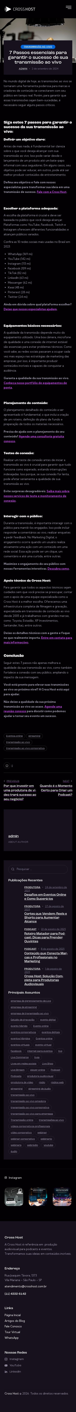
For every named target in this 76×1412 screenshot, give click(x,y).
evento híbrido (19, 1026)
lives (36, 1057)
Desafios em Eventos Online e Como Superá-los (45, 896)
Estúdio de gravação (22, 1020)
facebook (16, 1051)
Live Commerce (20, 1057)
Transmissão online (22, 1120)
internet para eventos (40, 1051)
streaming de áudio (39, 1089)
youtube (48, 1145)
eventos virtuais (20, 1045)
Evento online (41, 1026)
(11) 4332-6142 (15, 1294)
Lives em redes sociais (23, 1064)
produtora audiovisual (40, 1076)
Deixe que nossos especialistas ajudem (30, 309)
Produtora (32, 887)
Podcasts (16, 1076)
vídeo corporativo (21, 1133)
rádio (42, 1082)
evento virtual (43, 1045)
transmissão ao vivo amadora (28, 1101)
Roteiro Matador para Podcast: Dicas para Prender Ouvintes (44, 937)
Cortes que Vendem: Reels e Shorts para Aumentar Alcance (45, 917)
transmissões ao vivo (51, 1120)
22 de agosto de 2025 (53, 929)
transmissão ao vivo (38, 47)
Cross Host (12, 1393)
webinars (16, 1145)
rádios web (57, 1082)
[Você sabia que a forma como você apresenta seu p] (62, 1196)
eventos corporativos (23, 1032)
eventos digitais (51, 1032)
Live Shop (47, 1064)
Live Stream (18, 1070)
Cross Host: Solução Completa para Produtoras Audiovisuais (43, 980)
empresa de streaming (24, 1007)
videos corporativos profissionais (30, 1126)
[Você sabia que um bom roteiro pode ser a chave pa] (38, 1196)
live (60, 1051)
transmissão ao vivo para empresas (32, 1114)
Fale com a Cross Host (51, 192)
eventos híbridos (20, 1038)
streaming (34, 736)
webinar (42, 1133)
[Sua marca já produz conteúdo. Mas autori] (14, 1196)
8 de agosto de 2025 (52, 948)
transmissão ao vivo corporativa (25, 748)
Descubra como (58, 568)
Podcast (30, 929)
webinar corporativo (23, 1139)
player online (37, 1070)
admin (13, 836)
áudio (14, 1151)
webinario (46, 1139)
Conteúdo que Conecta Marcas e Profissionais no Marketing (46, 957)
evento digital (48, 1020)
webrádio (32, 1145)
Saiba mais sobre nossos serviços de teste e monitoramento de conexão (37, 496)
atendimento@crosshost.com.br (26, 1286)
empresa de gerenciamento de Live (31, 1001)
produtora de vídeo (22, 1082)
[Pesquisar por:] (38, 869)
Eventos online (14, 736)
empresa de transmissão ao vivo (30, 1013)
